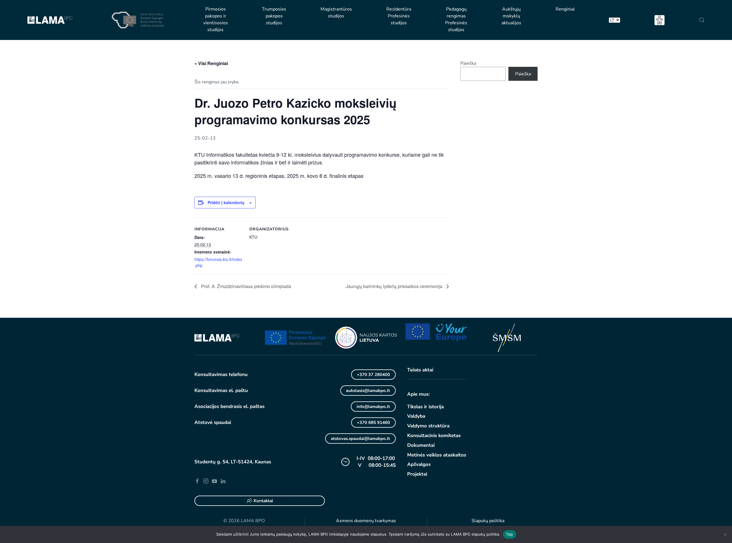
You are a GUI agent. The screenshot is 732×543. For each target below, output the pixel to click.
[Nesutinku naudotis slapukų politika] (725, 534)
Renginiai (565, 9)
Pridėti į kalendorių (226, 202)
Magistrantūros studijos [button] (336, 12)
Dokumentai (421, 445)
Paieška (468, 63)
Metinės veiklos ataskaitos (436, 455)
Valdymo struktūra (428, 426)
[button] (702, 20)
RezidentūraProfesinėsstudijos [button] (398, 16)
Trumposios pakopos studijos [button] (274, 16)
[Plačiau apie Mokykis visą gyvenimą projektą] (296, 337)
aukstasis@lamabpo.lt (368, 390)
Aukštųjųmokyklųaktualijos (511, 16)
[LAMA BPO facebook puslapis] (197, 481)
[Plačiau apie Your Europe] (436, 332)
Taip (509, 534)
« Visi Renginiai (211, 63)
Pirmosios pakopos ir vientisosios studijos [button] (215, 19)
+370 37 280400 (373, 374)
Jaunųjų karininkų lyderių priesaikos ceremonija (394, 286)
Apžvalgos (419, 464)
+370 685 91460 (373, 422)
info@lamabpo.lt (373, 406)
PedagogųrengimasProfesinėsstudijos (456, 19)
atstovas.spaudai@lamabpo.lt (360, 438)
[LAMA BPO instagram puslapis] (206, 481)
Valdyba (416, 416)
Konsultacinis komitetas (434, 435)
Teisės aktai (420, 370)
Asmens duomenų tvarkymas (366, 521)
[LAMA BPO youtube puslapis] (214, 481)
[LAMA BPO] (216, 337)
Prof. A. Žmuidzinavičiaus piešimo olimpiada (245, 286)
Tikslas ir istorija (425, 406)
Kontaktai (263, 501)
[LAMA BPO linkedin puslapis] (223, 481)
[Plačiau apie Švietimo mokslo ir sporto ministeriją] (507, 337)
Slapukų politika (488, 521)
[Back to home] (50, 20)
